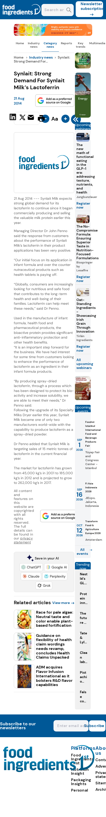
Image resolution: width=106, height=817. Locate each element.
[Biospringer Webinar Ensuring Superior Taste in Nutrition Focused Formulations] (83, 398)
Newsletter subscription (92, 6)
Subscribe (97, 725)
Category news (50, 45)
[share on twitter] (22, 118)
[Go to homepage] (49, 770)
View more (61, 603)
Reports (66, 43)
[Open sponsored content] (53, 34)
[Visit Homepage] (21, 18)
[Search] (68, 10)
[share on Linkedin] (13, 118)
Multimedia (97, 43)
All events (82, 552)
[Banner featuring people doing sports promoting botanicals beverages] (83, 116)
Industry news (34, 45)
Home (20, 43)
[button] (31, 567)
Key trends (80, 45)
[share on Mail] (31, 118)
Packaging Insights (81, 781)
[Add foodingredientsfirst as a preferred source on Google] (54, 100)
